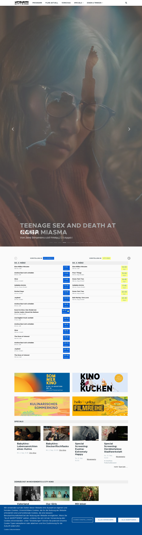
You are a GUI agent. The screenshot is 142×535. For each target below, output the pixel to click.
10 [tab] (91, 242)
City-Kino (32, 453)
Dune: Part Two (78, 279)
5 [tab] (69, 242)
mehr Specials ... (121, 467)
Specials (78, 3)
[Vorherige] (13, 129)
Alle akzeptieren (129, 520)
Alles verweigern (105, 520)
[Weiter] (129, 129)
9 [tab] (86, 242)
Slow (16, 279)
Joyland (17, 297)
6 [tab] (73, 242)
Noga (29, 232)
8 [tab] (82, 242)
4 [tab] (64, 242)
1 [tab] (51, 242)
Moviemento (91, 459)
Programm (37, 3)
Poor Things (76, 273)
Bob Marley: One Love (80, 297)
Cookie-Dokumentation (12, 529)
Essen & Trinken (94, 3)
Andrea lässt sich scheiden (24, 273)
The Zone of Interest (21, 336)
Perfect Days (19, 291)
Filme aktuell (51, 3)
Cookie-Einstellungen (82, 520)
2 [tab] (55, 242)
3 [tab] (60, 242)
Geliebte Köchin (20, 285)
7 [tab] (77, 242)
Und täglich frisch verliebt (23, 318)
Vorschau (66, 3)
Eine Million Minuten (21, 266)
